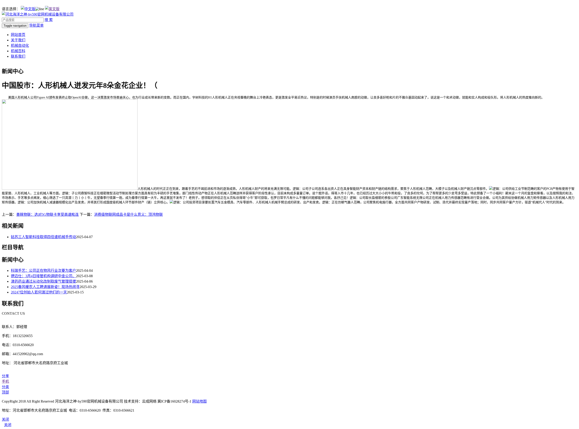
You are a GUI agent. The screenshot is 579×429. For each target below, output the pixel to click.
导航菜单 (36, 25)
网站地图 (199, 401)
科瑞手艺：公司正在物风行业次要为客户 (43, 270)
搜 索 (49, 20)
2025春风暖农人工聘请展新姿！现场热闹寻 (45, 287)
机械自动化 (20, 45)
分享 (5, 376)
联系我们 (18, 56)
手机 (5, 381)
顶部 (5, 392)
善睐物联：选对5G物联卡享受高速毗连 (47, 214)
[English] (52, 9)
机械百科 (18, 51)
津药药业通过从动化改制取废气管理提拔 (43, 281)
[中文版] (28, 9)
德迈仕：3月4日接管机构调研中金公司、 (43, 276)
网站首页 (18, 35)
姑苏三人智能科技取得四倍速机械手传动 (43, 237)
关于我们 (18, 40)
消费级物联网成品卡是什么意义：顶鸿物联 (128, 214)
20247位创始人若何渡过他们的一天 (39, 292)
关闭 (7, 425)
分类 (5, 387)
